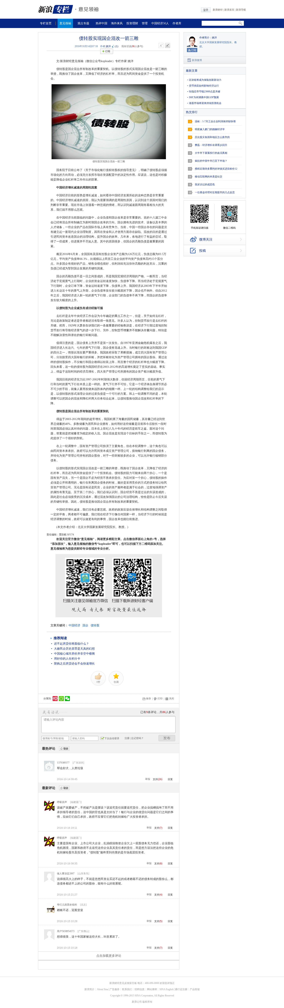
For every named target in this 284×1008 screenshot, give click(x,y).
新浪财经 (218, 9)
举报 (147, 779)
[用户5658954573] (49, 938)
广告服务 (115, 989)
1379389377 (63, 762)
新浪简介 (89, 989)
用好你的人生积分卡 (67, 658)
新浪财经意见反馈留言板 (123, 983)
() (116, 46)
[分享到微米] (55, 698)
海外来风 (117, 23)
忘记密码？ (137, 738)
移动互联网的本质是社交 (208, 176)
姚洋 (108, 46)
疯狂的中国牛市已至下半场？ (211, 160)
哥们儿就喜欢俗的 (67, 904)
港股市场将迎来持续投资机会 (205, 103)
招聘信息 (139, 989)
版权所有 (147, 1001)
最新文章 (192, 70)
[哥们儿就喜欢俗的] (49, 912)
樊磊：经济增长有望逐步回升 (211, 145)
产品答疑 (195, 989)
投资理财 (132, 23)
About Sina (102, 989)
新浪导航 (241, 9)
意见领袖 (65, 23)
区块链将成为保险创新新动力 (205, 79)
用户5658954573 (65, 931)
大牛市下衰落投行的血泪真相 (211, 153)
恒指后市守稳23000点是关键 (204, 91)
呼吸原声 (62, 802)
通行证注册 (181, 989)
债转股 (95, 625)
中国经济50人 (160, 23)
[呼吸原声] (49, 809)
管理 (145, 23)
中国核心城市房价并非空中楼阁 (74, 653)
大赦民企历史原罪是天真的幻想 (74, 648)
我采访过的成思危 (205, 184)
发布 (166, 738)
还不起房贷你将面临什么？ (71, 643)
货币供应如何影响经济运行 (204, 85)
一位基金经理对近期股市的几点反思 (215, 192)
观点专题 (83, 23)
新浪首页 (229, 9)
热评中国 (101, 23)
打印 (160, 698)
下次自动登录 (111, 738)
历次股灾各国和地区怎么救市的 (212, 137)
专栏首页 (46, 23)
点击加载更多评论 (108, 955)
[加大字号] (167, 45)
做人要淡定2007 (65, 873)
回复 (170, 779)
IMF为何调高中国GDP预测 (204, 97)
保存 (148, 698)
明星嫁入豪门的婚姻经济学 (210, 129)
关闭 (171, 698)
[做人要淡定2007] (49, 881)
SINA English (166, 989)
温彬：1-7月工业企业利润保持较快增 (215, 121)
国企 (85, 625)
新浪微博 (197, 60)
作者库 (177, 23)
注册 (127, 738)
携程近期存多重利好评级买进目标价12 (216, 168)
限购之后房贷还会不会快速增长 (74, 663)
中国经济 (74, 625)
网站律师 (152, 989)
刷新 (64, 748)
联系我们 (127, 989)
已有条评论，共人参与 (157, 712)
